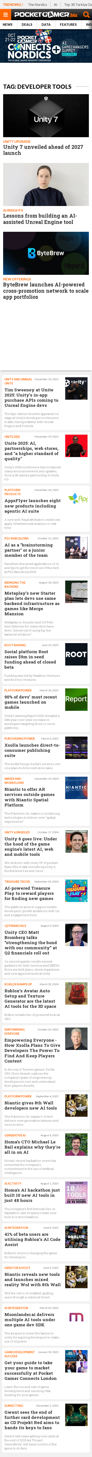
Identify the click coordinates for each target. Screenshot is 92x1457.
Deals (27, 24)
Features (68, 24)
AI (55, 4)
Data (46, 24)
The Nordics (37, 4)
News (8, 24)
